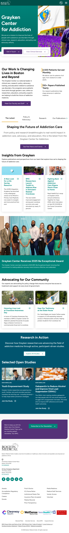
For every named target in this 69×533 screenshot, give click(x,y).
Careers (4, 496)
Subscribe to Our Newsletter (41, 426)
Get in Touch (11, 52)
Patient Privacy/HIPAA (24, 526)
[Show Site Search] (61, 3)
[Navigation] (66, 3)
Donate (4, 499)
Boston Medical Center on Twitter (16, 479)
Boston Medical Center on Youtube (21, 479)
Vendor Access (52, 494)
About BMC (40, 521)
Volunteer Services (30, 521)
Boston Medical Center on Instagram (8, 479)
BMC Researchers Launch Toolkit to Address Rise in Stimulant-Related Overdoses (31, 186)
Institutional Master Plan (32, 494)
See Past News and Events (32, 147)
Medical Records (29, 500)
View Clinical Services (34, 52)
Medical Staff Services (54, 491)
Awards (4, 488)
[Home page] (10, 450)
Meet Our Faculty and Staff (14, 103)
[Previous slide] (2, 118)
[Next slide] (67, 118)
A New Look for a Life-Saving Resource (9, 182)
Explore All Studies (33, 354)
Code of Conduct (37, 524)
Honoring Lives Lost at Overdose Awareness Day (14, 310)
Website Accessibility (36, 526)
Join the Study (7, 401)
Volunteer (50, 497)
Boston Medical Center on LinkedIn (12, 479)
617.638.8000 (5, 465)
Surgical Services (49, 521)
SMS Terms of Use (27, 524)
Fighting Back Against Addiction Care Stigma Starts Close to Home (53, 184)
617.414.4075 (5, 474)
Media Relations (52, 488)
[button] (10, 118)
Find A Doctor (28, 488)
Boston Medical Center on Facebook (3, 479)
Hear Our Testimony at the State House (46, 309)
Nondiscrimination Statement (9, 526)
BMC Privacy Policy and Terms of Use (11, 524)
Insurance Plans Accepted (32, 497)
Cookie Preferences (47, 524)
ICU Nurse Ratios (29, 491)
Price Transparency (30, 503)
